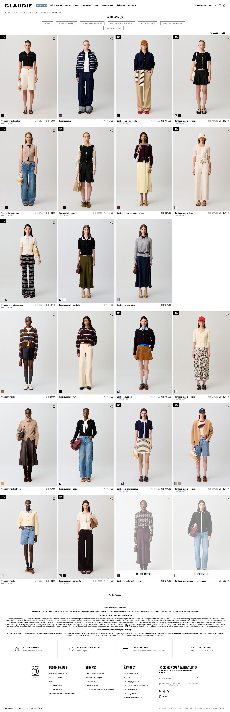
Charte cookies (188, 708)
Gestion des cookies (203, 708)
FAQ (51, 681)
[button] (42, 5)
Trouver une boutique (132, 697)
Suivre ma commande (58, 673)
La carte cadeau (92, 685)
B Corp (127, 677)
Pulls (47, 24)
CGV (158, 708)
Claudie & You (91, 681)
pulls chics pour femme (45, 621)
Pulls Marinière (67, 24)
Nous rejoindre (130, 693)
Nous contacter (55, 677)
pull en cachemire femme (168, 622)
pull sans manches (85, 624)
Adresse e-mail (165, 678)
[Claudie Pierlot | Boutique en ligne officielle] (18, 5)
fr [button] (210, 5)
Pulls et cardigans (41, 13)
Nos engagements (131, 681)
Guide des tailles (55, 685)
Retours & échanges (94, 677)
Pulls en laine (148, 24)
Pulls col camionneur (121, 24)
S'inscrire (197, 678)
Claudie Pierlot (11, 13)
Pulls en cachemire (172, 24)
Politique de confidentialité (168, 685)
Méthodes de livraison (95, 673)
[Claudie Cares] (35, 671)
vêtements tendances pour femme (133, 611)
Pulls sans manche (92, 24)
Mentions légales (219, 708)
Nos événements (131, 689)
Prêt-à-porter (25, 13)
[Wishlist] (54, 39)
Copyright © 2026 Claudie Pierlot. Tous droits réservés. (24, 708)
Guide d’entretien (56, 689)
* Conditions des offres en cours (62, 693)
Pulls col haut (113, 28)
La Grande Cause (131, 673)
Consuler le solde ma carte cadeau (100, 689)
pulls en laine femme (150, 622)
